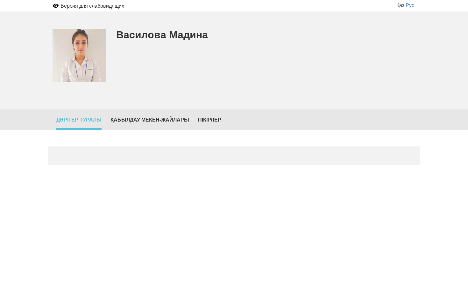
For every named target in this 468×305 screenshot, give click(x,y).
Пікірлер (209, 119)
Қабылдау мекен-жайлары (149, 119)
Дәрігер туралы (79, 119)
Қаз (400, 5)
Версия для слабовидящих (92, 5)
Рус (410, 5)
